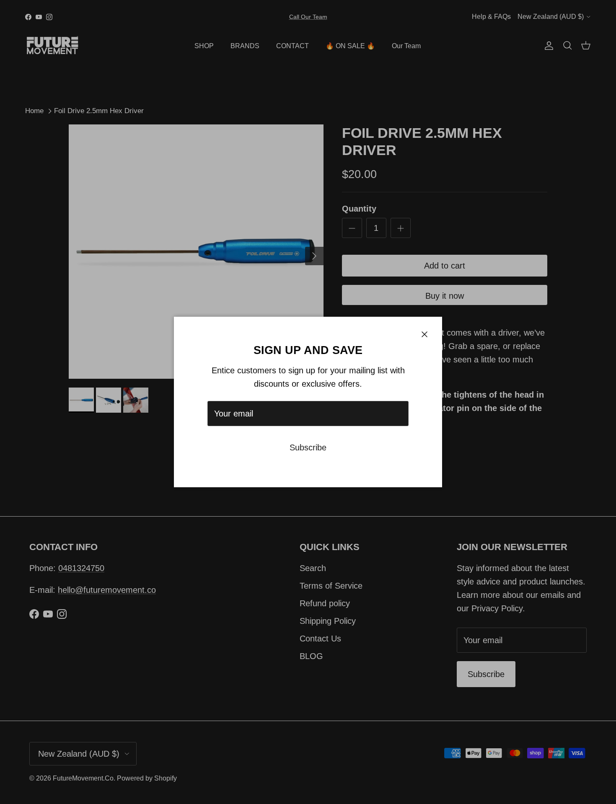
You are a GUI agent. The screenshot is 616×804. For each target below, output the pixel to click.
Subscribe (308, 447)
